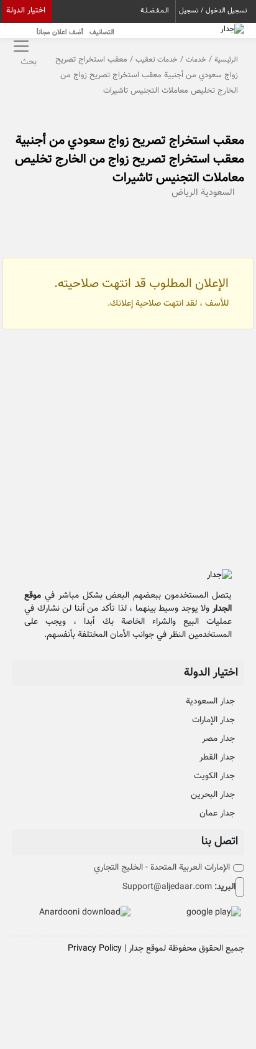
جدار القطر (217, 757)
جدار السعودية (210, 701)
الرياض (184, 193)
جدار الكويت (214, 776)
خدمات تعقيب (156, 59)
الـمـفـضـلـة (154, 11)
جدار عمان (217, 814)
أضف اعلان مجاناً (60, 33)
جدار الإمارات (213, 720)
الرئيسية (226, 59)
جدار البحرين (213, 795)
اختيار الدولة (25, 10)
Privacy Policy (95, 949)
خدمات (196, 59)
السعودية (218, 193)
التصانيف (101, 33)
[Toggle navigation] (20, 46)
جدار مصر (218, 739)
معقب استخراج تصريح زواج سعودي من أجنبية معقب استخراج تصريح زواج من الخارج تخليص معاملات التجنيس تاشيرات (129, 159)
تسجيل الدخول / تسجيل (213, 11)
